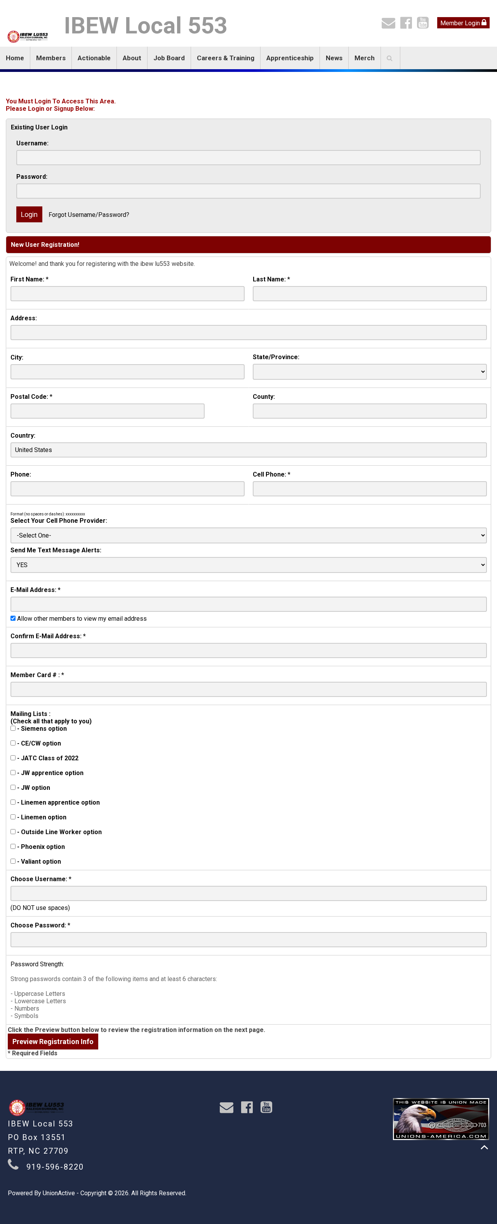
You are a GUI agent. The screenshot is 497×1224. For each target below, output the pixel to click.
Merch (365, 58)
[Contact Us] (390, 25)
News (334, 58)
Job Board (169, 58)
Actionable (94, 58)
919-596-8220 (55, 1167)
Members (51, 58)
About (132, 58)
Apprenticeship (290, 58)
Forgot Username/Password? (89, 214)
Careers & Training (225, 58)
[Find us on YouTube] (424, 25)
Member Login (460, 23)
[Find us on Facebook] (407, 25)
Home (15, 58)
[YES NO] (248, 565)
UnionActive (59, 1193)
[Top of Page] (484, 1147)
